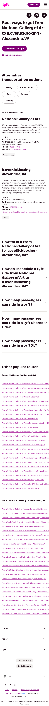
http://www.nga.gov (19, 149)
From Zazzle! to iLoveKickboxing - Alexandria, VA (23, 526)
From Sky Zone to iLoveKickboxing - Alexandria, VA (24, 578)
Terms (7, 690)
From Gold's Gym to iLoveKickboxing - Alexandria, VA (25, 539)
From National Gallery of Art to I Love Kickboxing (23, 440)
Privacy (15, 690)
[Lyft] (6, 4)
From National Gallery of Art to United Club (20, 397)
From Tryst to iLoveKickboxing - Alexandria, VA (22, 548)
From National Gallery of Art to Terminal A (20, 427)
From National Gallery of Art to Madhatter (20, 418)
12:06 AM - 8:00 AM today (14, 199)
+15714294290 (15, 207)
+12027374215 (15, 147)
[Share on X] (29, 15)
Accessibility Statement (30, 690)
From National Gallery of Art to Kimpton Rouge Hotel (25, 471)
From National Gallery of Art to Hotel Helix (20, 488)
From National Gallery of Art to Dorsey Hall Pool (23, 479)
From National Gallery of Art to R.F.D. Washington (23, 445)
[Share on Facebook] (36, 15)
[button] (45, 4)
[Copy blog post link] (44, 15)
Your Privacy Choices (13, 693)
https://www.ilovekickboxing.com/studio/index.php (24, 212)
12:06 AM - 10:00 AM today (15, 139)
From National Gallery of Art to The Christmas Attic (24, 436)
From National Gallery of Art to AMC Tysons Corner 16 (25, 462)
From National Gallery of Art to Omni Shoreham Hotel (25, 384)
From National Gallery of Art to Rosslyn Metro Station (25, 388)
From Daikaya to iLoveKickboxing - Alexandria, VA (23, 544)
